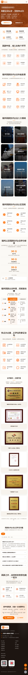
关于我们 (17, 646)
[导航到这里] (25, 668)
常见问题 (3, 657)
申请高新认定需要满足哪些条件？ (9, 552)
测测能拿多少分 (19, 22)
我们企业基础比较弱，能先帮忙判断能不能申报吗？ (12, 565)
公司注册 (3, 642)
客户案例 (17, 644)
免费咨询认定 (6, 22)
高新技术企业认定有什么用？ (8, 541)
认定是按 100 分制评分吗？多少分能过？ (10, 561)
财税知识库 (3, 655)
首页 (16, 642)
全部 (3, 533)
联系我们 (17, 648)
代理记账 (3, 644)
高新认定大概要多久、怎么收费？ (9, 556)
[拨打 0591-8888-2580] (25, 665)
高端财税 (3, 646)
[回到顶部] (25, 672)
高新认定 (3, 650)
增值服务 (3, 648)
